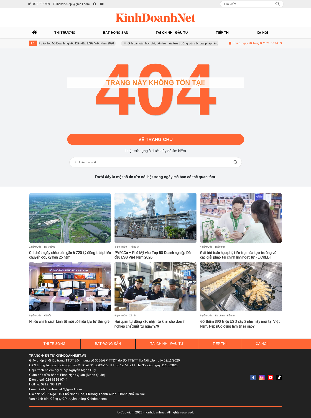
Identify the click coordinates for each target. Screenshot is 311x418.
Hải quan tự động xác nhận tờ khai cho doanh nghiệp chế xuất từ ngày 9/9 (150, 323)
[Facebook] (253, 377)
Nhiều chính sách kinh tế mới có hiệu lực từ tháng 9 (69, 321)
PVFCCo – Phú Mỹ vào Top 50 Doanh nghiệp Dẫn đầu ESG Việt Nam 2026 (54, 43)
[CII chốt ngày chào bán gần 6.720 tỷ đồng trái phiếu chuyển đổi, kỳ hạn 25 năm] (70, 218)
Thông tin (134, 246)
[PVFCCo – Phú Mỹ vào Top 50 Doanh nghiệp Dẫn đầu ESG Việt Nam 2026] (155, 218)
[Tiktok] (279, 377)
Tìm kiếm (235, 162)
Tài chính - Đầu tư (225, 315)
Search (277, 4)
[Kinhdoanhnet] (155, 17)
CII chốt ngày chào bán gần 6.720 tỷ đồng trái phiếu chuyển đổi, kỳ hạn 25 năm (70, 255)
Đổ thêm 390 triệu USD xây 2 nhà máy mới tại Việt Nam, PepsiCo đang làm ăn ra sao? (240, 323)
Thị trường (49, 246)
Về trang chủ (155, 139)
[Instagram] (262, 377)
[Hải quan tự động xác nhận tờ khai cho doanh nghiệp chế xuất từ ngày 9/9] (155, 286)
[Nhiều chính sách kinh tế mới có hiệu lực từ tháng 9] (70, 286)
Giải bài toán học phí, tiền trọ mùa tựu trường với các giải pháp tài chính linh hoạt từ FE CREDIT (182, 43)
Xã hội (47, 315)
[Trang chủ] (35, 32)
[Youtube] (270, 377)
